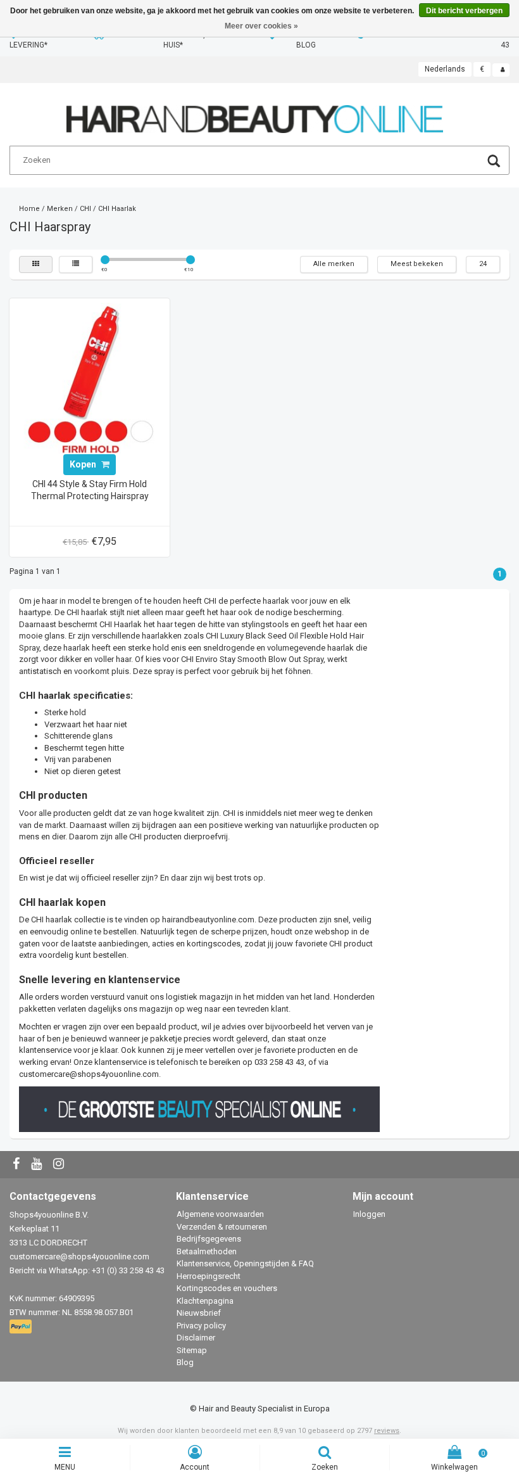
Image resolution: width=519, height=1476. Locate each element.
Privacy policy (201, 1325)
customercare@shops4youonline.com (89, 1074)
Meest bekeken (417, 264)
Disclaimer (196, 1337)
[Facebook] (18, 1164)
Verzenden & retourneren (222, 1226)
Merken (60, 209)
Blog (185, 1362)
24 (483, 264)
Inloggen (369, 1214)
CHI (85, 209)
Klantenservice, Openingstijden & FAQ (245, 1263)
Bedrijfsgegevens (209, 1239)
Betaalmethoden (207, 1251)
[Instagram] (60, 1164)
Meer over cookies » (261, 26)
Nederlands (445, 69)
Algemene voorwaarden (220, 1214)
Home (29, 209)
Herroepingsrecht (209, 1276)
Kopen (84, 464)
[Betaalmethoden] (21, 1327)
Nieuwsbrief (199, 1313)
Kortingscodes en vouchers (227, 1288)
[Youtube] (38, 1164)
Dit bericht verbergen (464, 10)
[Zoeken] (493, 162)
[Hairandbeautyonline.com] (254, 113)
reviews (386, 1431)
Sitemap (192, 1350)
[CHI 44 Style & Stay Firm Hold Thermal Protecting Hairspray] (90, 378)
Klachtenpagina (205, 1301)
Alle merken (333, 264)
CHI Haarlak (117, 209)
